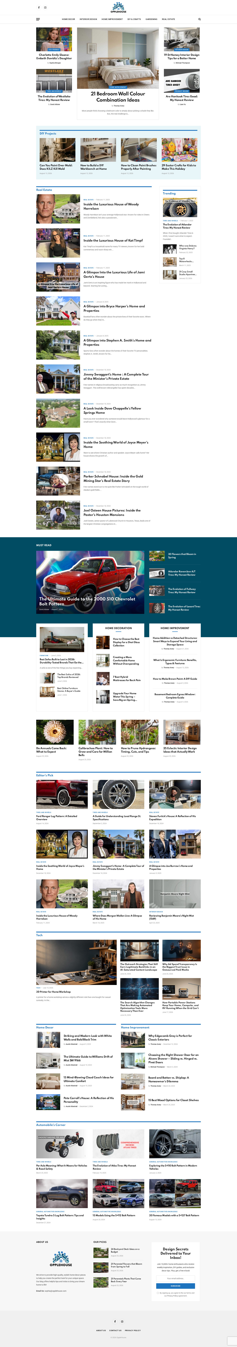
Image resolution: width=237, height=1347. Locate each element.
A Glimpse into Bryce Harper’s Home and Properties (114, 308)
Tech (39, 935)
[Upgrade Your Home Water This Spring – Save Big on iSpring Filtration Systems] (103, 696)
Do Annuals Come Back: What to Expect (51, 750)
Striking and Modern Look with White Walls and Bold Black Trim (88, 1038)
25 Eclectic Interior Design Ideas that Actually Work (180, 750)
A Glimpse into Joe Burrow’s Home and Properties (171, 867)
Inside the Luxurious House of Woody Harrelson (111, 206)
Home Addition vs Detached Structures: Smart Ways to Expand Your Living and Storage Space (175, 641)
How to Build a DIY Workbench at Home (93, 167)
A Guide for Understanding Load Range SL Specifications (117, 818)
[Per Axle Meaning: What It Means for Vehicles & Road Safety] (62, 1143)
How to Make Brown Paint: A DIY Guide (175, 679)
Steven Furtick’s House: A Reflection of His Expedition (172, 818)
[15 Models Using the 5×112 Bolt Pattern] (118, 1193)
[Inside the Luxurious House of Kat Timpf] (58, 243)
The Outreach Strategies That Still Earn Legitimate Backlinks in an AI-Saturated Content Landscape (139, 967)
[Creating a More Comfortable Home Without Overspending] (103, 660)
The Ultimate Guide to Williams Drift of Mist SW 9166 (88, 1059)
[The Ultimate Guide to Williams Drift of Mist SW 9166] (48, 1061)
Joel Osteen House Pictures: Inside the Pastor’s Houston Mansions (112, 513)
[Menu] (38, 19)
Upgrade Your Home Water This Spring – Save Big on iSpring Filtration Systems (124, 697)
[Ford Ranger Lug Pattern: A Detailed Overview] (62, 794)
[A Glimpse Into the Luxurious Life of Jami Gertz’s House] (58, 277)
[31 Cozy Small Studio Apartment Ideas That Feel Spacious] (170, 275)
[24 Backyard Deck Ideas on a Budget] (100, 1253)
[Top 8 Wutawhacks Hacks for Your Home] (170, 262)
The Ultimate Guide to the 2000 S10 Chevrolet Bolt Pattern (87, 601)
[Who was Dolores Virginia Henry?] (170, 249)
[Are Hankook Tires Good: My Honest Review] (182, 81)
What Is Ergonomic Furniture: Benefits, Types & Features (175, 662)
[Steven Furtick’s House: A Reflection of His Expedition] (175, 794)
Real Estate (168, 19)
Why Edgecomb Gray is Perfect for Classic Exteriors (170, 1038)
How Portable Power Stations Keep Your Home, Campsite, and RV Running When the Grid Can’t (180, 1005)
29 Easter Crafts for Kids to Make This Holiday (179, 167)
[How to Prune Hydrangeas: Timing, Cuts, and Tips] (139, 732)
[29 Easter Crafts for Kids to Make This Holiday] (180, 150)
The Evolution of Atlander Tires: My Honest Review (177, 226)
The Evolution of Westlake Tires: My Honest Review (54, 98)
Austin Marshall (71, 1044)
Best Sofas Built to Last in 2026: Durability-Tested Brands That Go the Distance (60, 661)
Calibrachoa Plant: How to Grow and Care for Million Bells (96, 752)
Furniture (44, 656)
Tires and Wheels (54, 91)
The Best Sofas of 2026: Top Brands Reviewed (69, 676)
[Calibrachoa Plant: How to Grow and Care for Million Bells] (97, 732)
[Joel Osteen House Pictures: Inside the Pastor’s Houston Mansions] (58, 515)
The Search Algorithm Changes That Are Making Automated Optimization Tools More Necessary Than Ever (137, 1007)
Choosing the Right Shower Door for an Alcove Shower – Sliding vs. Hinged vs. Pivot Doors (173, 1059)
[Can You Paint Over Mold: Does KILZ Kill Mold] (57, 150)
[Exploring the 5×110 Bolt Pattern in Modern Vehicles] (175, 1143)
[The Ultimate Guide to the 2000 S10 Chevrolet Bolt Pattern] (90, 582)
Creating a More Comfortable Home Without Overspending (126, 660)
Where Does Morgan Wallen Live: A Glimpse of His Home (117, 917)
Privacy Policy (172, 1296)
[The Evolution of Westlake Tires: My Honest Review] (54, 81)
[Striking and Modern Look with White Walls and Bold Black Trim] (48, 1040)
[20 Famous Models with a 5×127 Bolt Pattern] (175, 1193)
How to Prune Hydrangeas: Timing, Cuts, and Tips (138, 750)
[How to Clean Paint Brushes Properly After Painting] (139, 150)
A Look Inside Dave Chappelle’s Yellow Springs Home (112, 411)
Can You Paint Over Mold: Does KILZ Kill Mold (56, 167)
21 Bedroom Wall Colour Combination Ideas (118, 97)
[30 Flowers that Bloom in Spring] (157, 556)
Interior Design (88, 19)
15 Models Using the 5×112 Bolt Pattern (114, 1215)
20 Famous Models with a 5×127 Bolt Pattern (174, 1215)
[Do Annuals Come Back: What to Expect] (55, 732)
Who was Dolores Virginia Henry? (188, 247)
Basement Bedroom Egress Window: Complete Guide (175, 696)
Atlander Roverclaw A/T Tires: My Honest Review (181, 573)
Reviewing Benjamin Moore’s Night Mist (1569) (171, 917)
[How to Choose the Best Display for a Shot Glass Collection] (103, 642)
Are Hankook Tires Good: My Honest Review (182, 98)
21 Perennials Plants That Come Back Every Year (126, 1280)
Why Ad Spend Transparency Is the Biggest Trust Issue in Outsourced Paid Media (179, 967)
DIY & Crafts (134, 19)
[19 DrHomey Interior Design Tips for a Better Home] (182, 39)
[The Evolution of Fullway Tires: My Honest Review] (157, 591)
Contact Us (115, 1330)
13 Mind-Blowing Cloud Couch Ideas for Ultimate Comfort (89, 1079)
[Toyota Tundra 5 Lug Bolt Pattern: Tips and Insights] (62, 1193)
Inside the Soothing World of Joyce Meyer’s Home (116, 445)
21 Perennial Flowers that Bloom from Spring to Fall (126, 1265)
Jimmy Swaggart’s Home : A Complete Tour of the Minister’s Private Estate (116, 377)
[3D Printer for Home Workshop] (76, 962)
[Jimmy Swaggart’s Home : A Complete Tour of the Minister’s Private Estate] (58, 379)
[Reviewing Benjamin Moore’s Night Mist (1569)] (175, 893)
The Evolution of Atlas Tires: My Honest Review (114, 1167)
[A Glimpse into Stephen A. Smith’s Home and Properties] (58, 345)
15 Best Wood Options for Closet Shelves (173, 1100)
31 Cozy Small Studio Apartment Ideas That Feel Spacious (188, 273)
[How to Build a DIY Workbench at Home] (98, 150)
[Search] (199, 19)
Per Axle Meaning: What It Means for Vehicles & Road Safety (61, 1167)
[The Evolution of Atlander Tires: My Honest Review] (180, 207)
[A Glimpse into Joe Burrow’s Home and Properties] (175, 844)
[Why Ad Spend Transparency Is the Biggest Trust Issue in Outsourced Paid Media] (181, 950)
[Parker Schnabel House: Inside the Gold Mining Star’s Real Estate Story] (58, 481)
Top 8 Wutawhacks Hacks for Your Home (186, 260)
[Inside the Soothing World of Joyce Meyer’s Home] (58, 447)
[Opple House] (118, 7)
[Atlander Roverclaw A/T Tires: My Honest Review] (157, 573)
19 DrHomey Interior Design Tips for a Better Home (181, 57)
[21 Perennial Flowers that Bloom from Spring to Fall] (100, 1267)
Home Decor (68, 19)
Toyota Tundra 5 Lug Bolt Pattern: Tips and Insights (60, 1217)
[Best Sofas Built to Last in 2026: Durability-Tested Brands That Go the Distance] (62, 639)
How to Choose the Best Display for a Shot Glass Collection (126, 642)
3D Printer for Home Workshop (53, 992)
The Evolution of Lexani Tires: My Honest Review (184, 608)
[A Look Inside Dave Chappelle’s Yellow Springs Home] (58, 413)
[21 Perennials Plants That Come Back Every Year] (100, 1282)
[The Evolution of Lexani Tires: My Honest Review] (157, 608)
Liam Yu (183, 104)
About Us (101, 1330)
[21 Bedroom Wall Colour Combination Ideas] (118, 58)
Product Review (181, 91)
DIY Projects (48, 133)
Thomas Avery (119, 106)
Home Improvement (112, 19)
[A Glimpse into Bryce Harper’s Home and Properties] (58, 311)
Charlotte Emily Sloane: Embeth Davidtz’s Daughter (54, 57)
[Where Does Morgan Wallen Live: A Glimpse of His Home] (118, 893)
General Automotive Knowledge (163, 1162)
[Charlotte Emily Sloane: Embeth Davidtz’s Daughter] (54, 39)
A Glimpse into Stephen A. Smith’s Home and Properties (117, 343)
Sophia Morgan (55, 63)
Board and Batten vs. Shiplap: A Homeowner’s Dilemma (168, 1080)
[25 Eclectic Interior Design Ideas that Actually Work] (182, 732)
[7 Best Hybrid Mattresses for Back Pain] (103, 678)
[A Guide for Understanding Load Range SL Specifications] (118, 794)
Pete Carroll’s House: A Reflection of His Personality (89, 1100)
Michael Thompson (183, 63)
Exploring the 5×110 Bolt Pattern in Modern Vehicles (173, 1167)
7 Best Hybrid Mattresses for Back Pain (127, 679)
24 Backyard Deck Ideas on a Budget (125, 1250)
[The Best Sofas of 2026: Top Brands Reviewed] (47, 678)
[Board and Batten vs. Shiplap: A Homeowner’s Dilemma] (133, 1082)
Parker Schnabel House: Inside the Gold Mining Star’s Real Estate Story (113, 479)
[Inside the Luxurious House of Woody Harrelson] (58, 208)
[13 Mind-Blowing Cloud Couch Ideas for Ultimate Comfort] (48, 1081)
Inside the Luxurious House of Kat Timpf (113, 240)
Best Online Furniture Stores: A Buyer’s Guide (68, 689)
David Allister (55, 104)
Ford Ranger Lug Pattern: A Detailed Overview (56, 818)
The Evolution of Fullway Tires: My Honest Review (182, 591)
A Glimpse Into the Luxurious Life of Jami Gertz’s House (114, 274)
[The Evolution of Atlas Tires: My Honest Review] (118, 1143)
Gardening (151, 19)
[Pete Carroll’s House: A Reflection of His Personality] (48, 1102)
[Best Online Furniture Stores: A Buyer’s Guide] (47, 692)
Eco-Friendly (54, 50)
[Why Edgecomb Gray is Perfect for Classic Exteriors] (133, 1040)
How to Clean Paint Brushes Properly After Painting (138, 167)
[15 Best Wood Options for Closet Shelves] (133, 1102)
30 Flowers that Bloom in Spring (182, 556)
